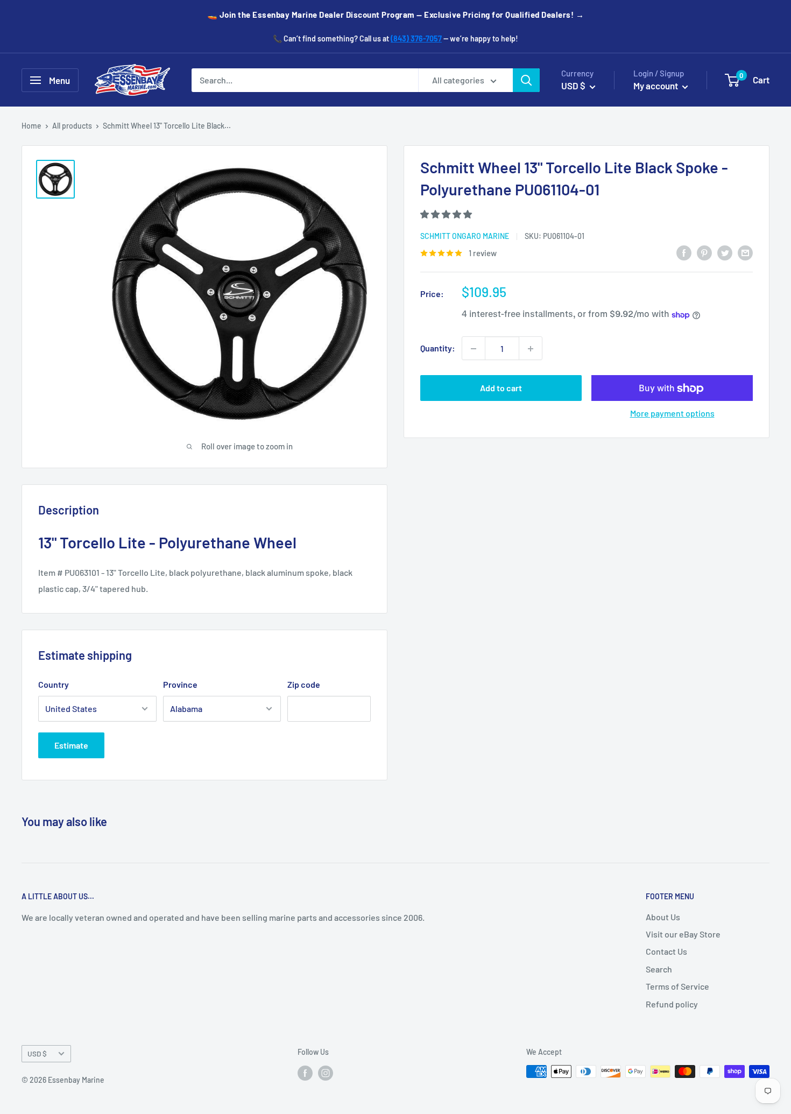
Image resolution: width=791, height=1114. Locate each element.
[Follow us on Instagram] (325, 1072)
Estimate (71, 745)
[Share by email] (745, 252)
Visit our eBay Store (683, 934)
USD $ (37, 1053)
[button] (447, 214)
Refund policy (672, 1004)
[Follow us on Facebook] (305, 1072)
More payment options (672, 413)
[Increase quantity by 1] (530, 348)
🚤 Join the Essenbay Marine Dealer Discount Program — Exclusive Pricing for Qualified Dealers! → (395, 14)
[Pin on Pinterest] (704, 252)
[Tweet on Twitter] (724, 252)
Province (180, 684)
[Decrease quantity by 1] (473, 348)
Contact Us (666, 951)
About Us (663, 917)
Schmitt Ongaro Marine (464, 236)
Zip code (303, 684)
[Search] (526, 80)
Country (53, 684)
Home (31, 125)
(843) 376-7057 (416, 38)
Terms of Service (677, 986)
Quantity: (437, 348)
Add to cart (501, 388)
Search (659, 969)
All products (72, 125)
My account (656, 85)
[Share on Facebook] (683, 252)
